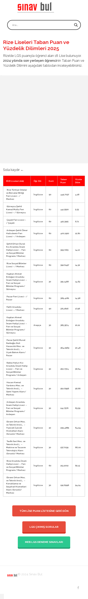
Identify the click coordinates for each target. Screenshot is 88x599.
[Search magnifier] (76, 25)
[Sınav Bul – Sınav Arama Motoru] (35, 7)
